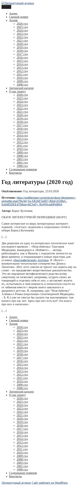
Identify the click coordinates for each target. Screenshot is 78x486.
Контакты (15, 172)
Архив (13, 20)
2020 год (22, 44)
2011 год (22, 74)
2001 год (22, 162)
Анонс (13, 13)
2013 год (22, 67)
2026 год (22, 23)
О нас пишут (17, 91)
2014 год (22, 64)
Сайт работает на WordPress (50, 482)
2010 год (22, 77)
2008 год (22, 84)
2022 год (22, 37)
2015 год (22, 61)
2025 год (22, 27)
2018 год (22, 50)
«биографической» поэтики (31, 260)
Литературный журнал (16, 482)
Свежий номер (18, 16)
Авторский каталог (21, 88)
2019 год (22, 47)
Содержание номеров (23, 169)
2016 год (22, 57)
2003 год (22, 159)
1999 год (22, 166)
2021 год (22, 40)
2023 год (22, 33)
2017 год (22, 54)
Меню (6, 6)
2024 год (22, 30)
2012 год (22, 71)
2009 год (22, 81)
